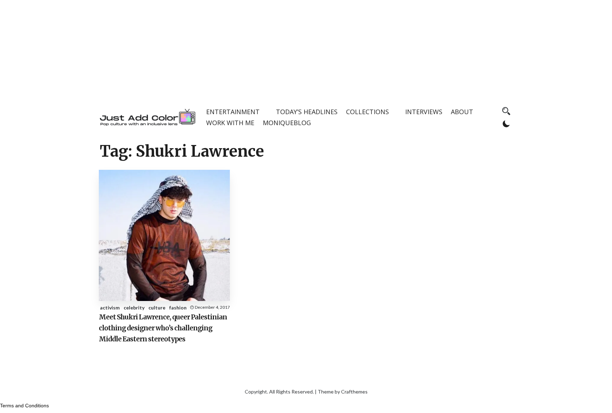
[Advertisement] (306, 49)
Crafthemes (354, 392)
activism (110, 308)
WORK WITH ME (230, 122)
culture (156, 308)
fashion (178, 308)
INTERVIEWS (423, 111)
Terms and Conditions (24, 405)
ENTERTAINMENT (233, 111)
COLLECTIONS (367, 111)
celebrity (134, 308)
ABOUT (462, 111)
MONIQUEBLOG (287, 122)
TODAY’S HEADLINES (307, 111)
